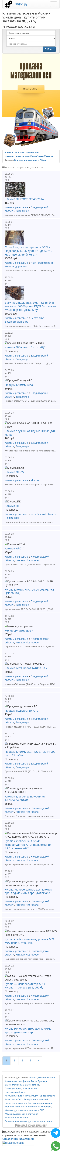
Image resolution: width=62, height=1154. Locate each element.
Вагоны (33, 1077)
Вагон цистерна (13, 1088)
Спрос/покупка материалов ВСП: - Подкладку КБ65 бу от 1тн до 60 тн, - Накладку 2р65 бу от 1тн (29, 251)
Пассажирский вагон (15, 1092)
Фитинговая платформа (17, 1081)
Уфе (25, 321)
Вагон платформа (14, 1085)
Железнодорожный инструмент (21, 1114)
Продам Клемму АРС (19, 384)
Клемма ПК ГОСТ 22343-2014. (25, 199)
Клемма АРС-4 (14, 548)
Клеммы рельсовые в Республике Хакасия (29, 156)
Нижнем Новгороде (27, 560)
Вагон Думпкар (39, 1081)
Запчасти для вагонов (16, 1117)
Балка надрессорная (16, 1103)
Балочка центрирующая (40, 1103)
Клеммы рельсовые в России (22, 152)
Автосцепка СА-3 (14, 1099)
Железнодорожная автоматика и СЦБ (24, 1110)
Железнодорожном (16, 266)
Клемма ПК (12, 506)
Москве (35, 480)
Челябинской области (43, 514)
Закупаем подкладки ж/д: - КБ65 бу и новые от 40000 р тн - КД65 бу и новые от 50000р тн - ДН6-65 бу (30, 306)
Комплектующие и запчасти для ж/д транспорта (30, 1096)
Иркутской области (42, 262)
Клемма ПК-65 (14, 472)
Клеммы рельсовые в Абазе (30, 160)
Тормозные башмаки (16, 1106)
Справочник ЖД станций (18, 1139)
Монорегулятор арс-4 (19, 630)
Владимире (22, 211)
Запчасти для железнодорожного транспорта (28, 1121)
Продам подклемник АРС (22, 710)
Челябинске (12, 517)
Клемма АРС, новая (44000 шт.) (26, 668)
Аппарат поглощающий (36, 1099)
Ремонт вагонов (46, 1077)
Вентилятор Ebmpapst (39, 1106)
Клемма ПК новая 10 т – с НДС (25, 347)
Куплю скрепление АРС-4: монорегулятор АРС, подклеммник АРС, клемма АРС (28, 845)
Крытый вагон (30, 1088)
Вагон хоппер (32, 1085)
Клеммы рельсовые (16, 207)
